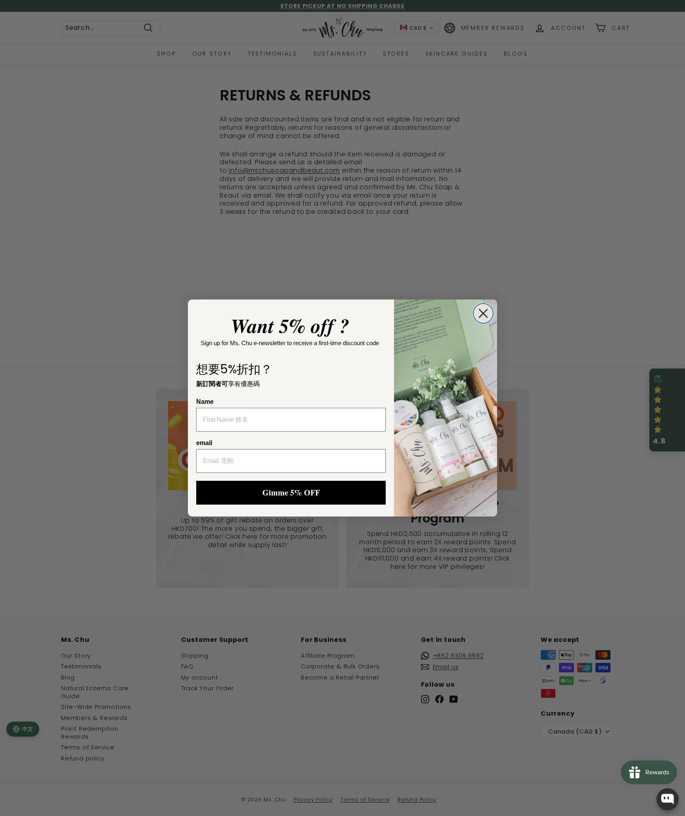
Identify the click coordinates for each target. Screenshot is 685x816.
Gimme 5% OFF (291, 492)
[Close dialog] (483, 313)
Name (205, 401)
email (204, 443)
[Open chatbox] (667, 799)
